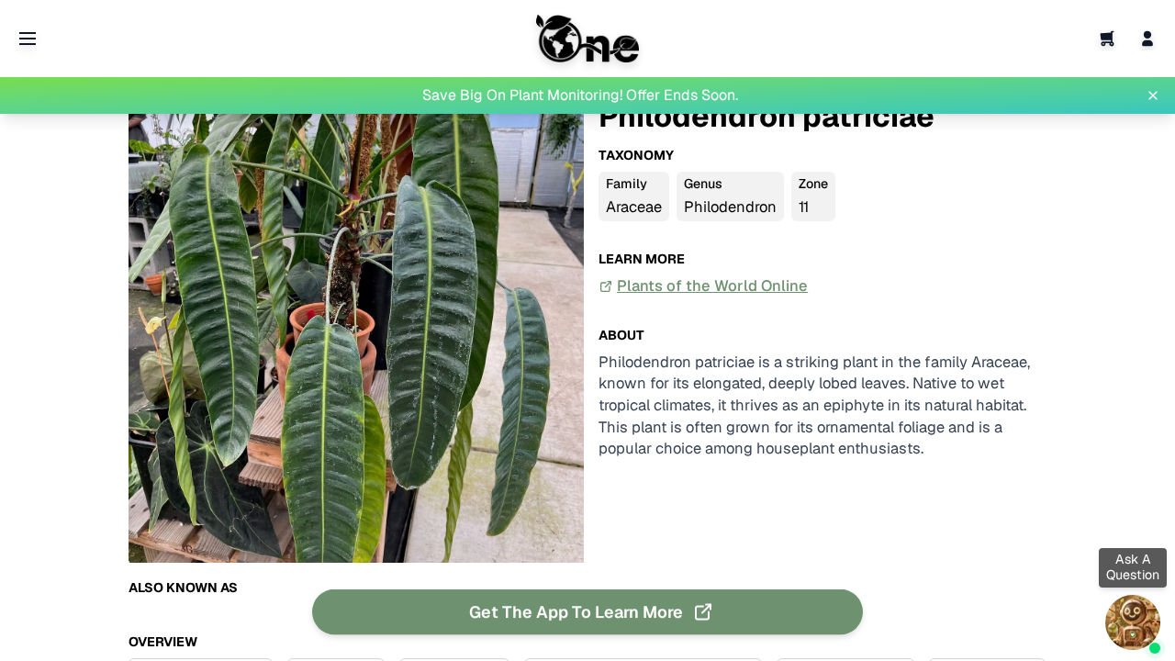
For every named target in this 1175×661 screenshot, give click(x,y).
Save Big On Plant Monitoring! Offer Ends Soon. (580, 95)
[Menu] (27, 38)
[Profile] (1147, 38)
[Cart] (1107, 38)
